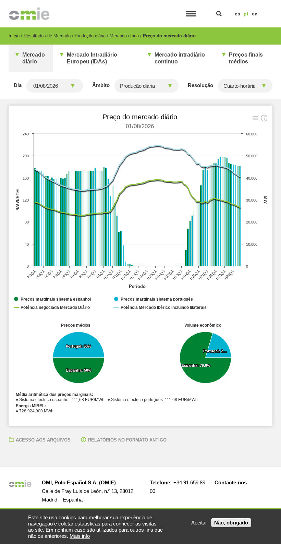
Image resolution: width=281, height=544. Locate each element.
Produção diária (90, 35)
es (237, 13)
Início (14, 35)
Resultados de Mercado (47, 35)
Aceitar (199, 522)
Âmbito (101, 85)
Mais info (80, 536)
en (255, 13)
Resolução (200, 85)
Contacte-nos (231, 482)
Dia (18, 85)
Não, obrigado (231, 522)
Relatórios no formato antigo (127, 440)
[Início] (29, 13)
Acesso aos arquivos (43, 440)
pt (246, 13)
